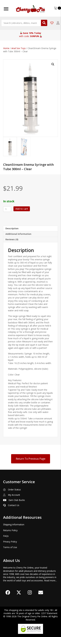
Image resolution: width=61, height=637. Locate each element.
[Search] (44, 23)
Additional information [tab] (18, 233)
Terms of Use (10, 547)
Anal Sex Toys (18, 48)
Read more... (50, 580)
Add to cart (21, 208)
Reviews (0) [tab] (11, 239)
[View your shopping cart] (56, 7)
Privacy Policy (10, 541)
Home (6, 48)
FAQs (6, 535)
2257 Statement (49, 613)
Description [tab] (11, 228)
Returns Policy (10, 530)
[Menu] (6, 9)
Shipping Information (13, 524)
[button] (53, 64)
